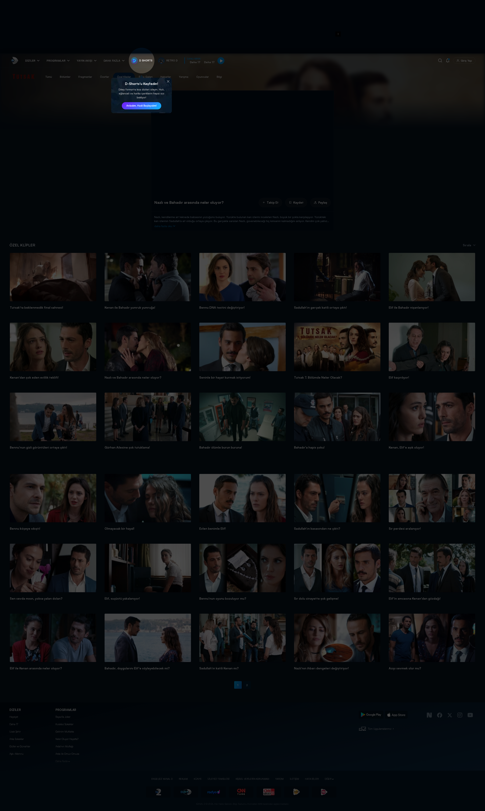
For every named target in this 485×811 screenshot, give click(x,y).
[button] (168, 81)
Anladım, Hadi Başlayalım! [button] (141, 105)
